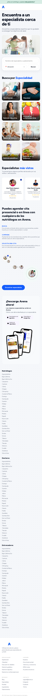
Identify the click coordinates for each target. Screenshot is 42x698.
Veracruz (4, 446)
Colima (4, 386)
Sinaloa (4, 433)
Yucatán (4, 448)
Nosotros (25, 659)
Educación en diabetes (8, 664)
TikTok (25, 687)
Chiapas (4, 389)
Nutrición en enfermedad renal (10, 672)
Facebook (25, 684)
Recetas (4, 684)
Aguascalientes (6, 374)
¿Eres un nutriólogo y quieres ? (21, 2)
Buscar (33, 67)
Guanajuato (5, 399)
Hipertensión (5, 659)
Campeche (5, 381)
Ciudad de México (7, 394)
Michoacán (5, 411)
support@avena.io (28, 679)
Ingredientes (5, 687)
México (4, 409)
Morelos (4, 413)
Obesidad (4, 662)
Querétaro (4, 426)
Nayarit (4, 416)
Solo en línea (5, 453)
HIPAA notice (26, 667)
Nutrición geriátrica (7, 667)
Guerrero (4, 401)
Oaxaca (4, 421)
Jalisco (4, 406)
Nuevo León (5, 418)
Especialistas (5, 682)
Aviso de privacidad (28, 662)
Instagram (25, 682)
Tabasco (4, 438)
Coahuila (4, 384)
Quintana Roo (5, 428)
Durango (4, 396)
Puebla (4, 423)
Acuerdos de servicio (28, 669)
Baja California (6, 376)
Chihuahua (5, 391)
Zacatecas (5, 450)
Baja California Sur (7, 379)
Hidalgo (4, 404)
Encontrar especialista (13, 287)
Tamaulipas (5, 441)
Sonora (4, 436)
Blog (3, 679)
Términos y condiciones (29, 664)
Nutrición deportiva (7, 669)
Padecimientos (6, 689)
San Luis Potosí (6, 431)
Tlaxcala (4, 443)
